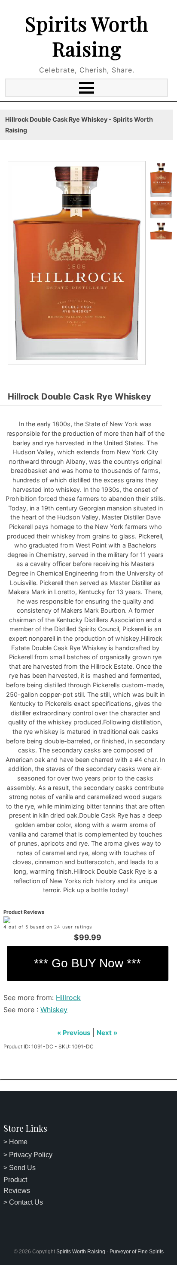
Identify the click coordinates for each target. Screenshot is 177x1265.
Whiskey (53, 1009)
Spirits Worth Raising (87, 36)
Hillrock (68, 997)
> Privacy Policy (27, 1154)
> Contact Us (23, 1202)
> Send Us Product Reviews (19, 1179)
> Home (15, 1141)
